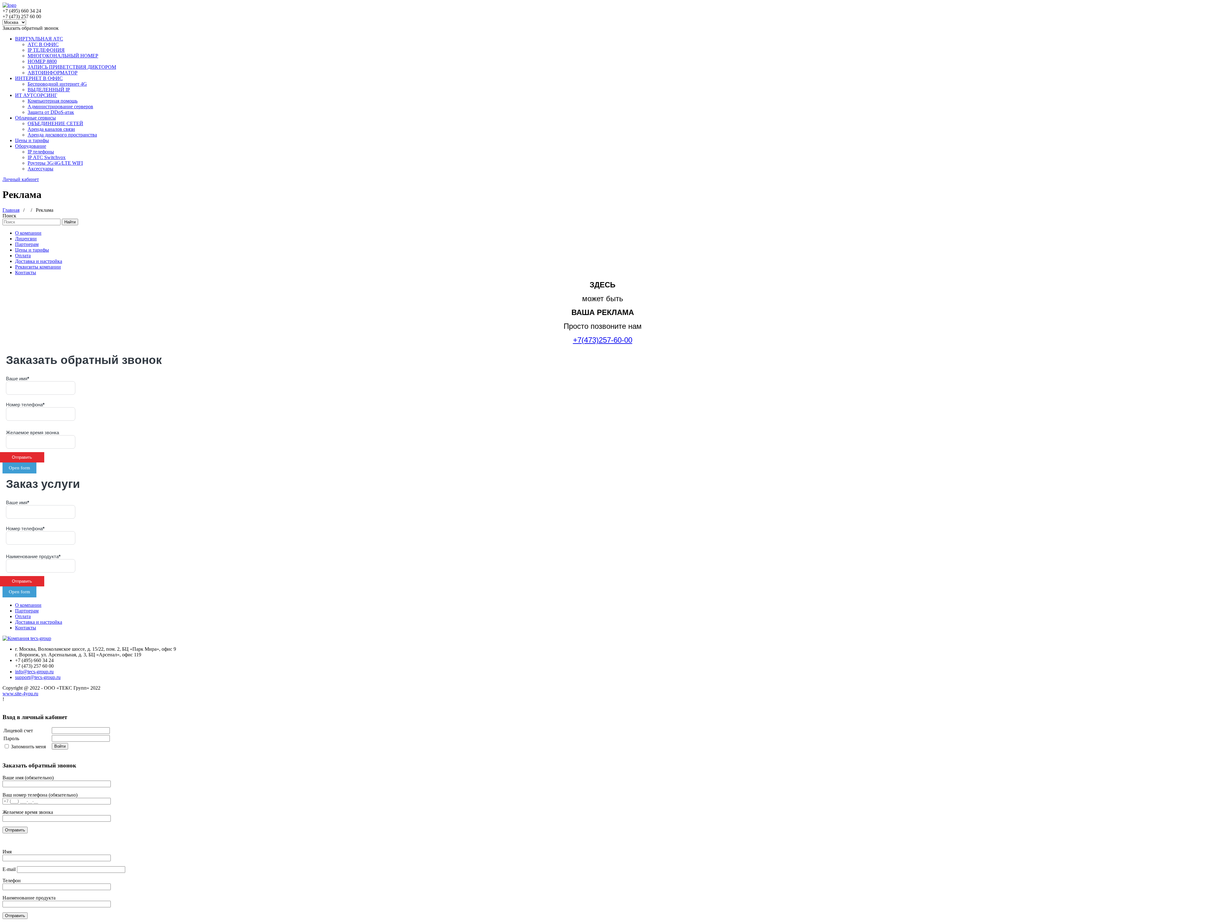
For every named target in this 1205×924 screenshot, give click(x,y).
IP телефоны (41, 151)
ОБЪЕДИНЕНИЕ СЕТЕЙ (55, 123)
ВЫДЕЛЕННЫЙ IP (49, 89)
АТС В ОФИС (43, 44)
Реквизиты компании (38, 267)
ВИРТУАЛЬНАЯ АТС (39, 38)
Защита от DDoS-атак (51, 112)
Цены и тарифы (32, 140)
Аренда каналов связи (51, 129)
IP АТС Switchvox (47, 157)
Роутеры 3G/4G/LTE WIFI (55, 163)
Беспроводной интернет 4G (57, 84)
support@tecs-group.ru (38, 677)
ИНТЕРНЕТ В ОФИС (39, 78)
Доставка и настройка (38, 261)
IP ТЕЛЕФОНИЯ (46, 50)
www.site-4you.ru (20, 693)
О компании (28, 233)
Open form (19, 467)
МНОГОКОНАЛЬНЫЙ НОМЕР (63, 55)
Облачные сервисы (35, 117)
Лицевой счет (18, 730)
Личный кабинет (21, 179)
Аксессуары (40, 168)
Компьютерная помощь (53, 101)
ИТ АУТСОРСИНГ (36, 95)
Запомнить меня (28, 746)
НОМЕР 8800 (42, 61)
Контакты (25, 272)
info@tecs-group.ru (34, 671)
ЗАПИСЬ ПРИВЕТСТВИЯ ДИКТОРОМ (72, 67)
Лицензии (26, 238)
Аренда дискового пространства (62, 134)
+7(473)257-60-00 (602, 340)
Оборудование (30, 146)
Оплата (23, 255)
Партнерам (27, 244)
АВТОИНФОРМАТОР (53, 72)
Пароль (11, 738)
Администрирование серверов (60, 106)
